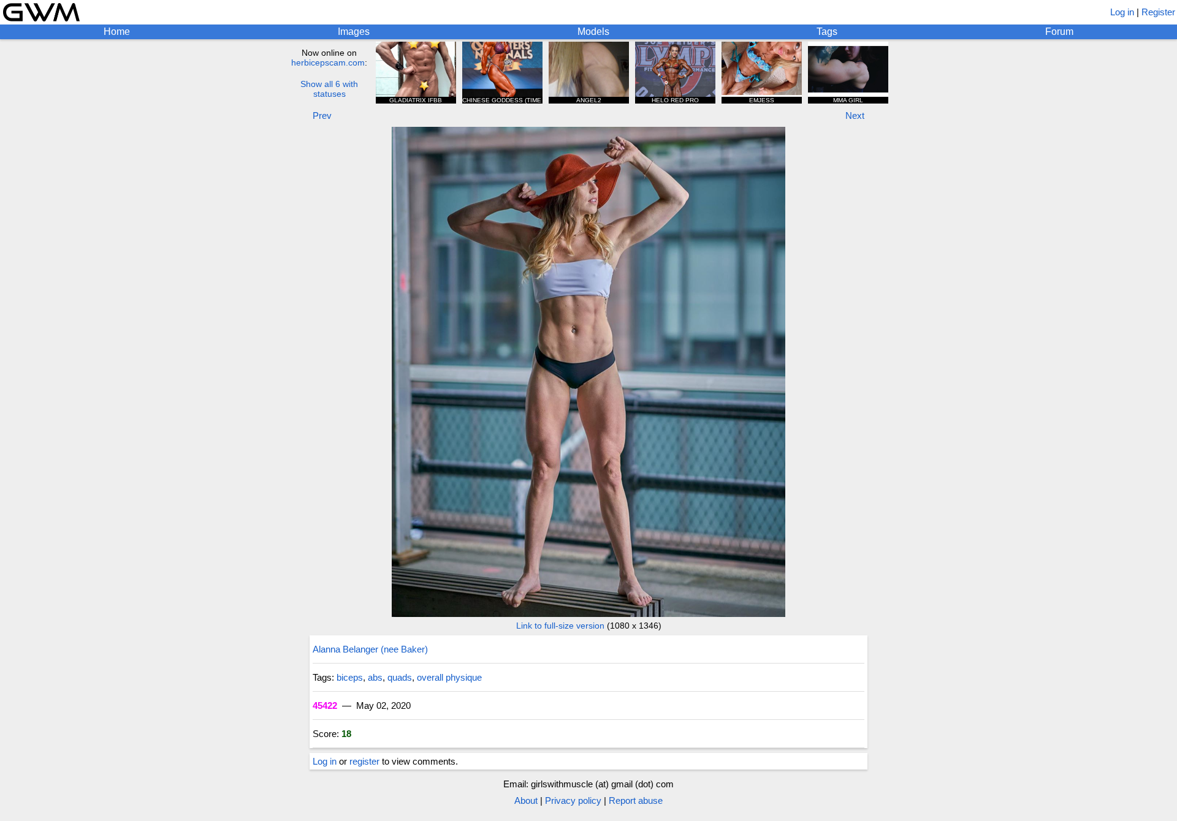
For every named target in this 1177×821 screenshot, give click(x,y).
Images (354, 31)
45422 (325, 705)
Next (854, 115)
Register (1158, 12)
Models (593, 31)
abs (375, 677)
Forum (1059, 31)
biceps (350, 677)
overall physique (449, 677)
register (364, 761)
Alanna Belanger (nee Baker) (370, 649)
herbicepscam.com (328, 62)
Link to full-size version (560, 625)
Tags (827, 31)
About (526, 800)
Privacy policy (573, 800)
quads (399, 677)
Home (117, 31)
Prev (322, 115)
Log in (1122, 12)
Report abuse (636, 800)
